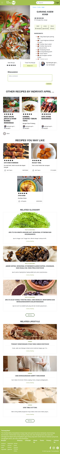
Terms (42, 440)
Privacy (48, 440)
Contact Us (56, 441)
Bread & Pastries (16, 448)
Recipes (34, 7)
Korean (15, 443)
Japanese (10, 449)
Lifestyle (28, 440)
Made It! (30, 66)
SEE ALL (30, 315)
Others (15, 451)
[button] (2, 32)
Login (57, 3)
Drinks (15, 445)
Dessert (10, 445)
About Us (35, 441)
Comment (48, 83)
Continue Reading (30, 241)
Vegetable (3, 449)
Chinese (9, 447)
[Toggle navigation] (2, 2)
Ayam (43, 7)
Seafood (3, 443)
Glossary (19, 440)
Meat (2, 447)
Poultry (39, 7)
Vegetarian (10, 443)
